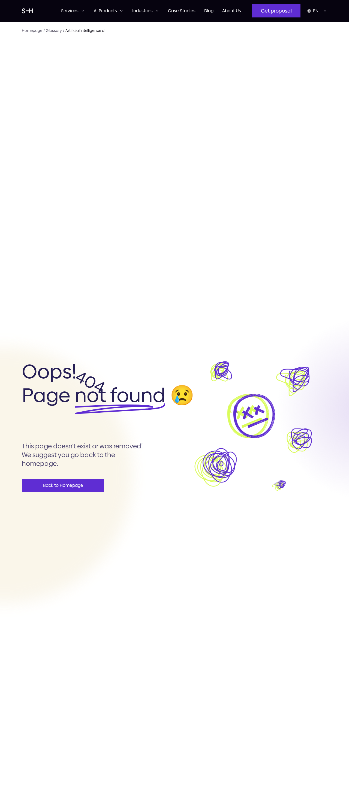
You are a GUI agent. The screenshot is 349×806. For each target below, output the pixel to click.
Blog (208, 11)
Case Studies (181, 11)
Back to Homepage (63, 485)
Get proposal (276, 10)
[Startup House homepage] (36, 10)
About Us (231, 11)
